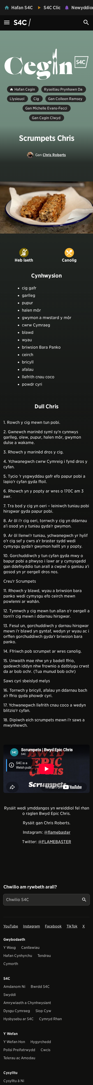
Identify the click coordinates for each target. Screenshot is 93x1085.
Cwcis (45, 1050)
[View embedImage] (46, 208)
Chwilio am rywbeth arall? (30, 887)
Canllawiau (30, 947)
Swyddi (9, 995)
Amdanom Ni (14, 986)
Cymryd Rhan (50, 1019)
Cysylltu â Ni (13, 1081)
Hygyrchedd (40, 1042)
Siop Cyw (43, 1011)
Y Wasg (9, 947)
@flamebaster (57, 832)
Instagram (31, 926)
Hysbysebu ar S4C (18, 1019)
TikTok (72, 926)
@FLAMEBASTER (54, 841)
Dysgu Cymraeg (16, 1011)
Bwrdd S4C (40, 986)
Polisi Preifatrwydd (19, 1050)
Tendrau (44, 956)
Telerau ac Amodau (19, 1058)
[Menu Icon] (6, 23)
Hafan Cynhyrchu (17, 956)
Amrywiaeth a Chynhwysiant (27, 1003)
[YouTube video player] (46, 769)
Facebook (53, 926)
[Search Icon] (86, 22)
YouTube (10, 926)
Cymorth (10, 964)
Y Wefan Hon (14, 1042)
